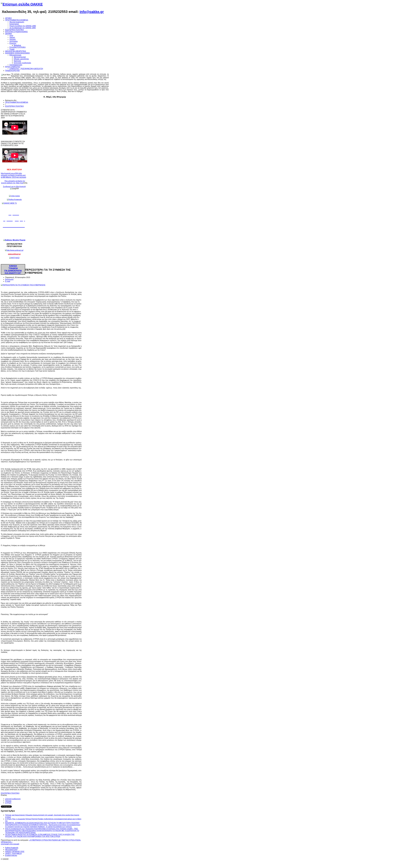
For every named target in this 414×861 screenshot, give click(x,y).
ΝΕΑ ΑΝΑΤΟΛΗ (11, 850)
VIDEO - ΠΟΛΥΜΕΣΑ (13, 853)
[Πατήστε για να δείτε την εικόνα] (23, 285)
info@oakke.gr (92, 12)
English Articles (11, 855)
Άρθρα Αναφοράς (11, 848)
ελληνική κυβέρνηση (13, 799)
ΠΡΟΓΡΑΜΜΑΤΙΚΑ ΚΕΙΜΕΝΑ (16, 102)
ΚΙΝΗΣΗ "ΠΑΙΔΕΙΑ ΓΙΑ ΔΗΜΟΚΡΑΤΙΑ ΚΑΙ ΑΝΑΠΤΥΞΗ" (13, 269)
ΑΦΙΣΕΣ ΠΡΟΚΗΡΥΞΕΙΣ (14, 851)
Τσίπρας (8, 801)
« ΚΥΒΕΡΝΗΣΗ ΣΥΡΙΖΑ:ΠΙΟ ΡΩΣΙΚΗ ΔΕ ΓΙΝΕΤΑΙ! (49, 840)
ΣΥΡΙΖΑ (8, 803)
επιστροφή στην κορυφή (10, 844)
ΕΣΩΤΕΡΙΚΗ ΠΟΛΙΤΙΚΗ (14, 106)
